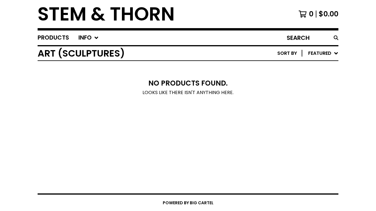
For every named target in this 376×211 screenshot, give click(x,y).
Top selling (286, 87)
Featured (283, 68)
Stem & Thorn (106, 14)
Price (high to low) (297, 143)
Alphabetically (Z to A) (302, 106)
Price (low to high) (297, 134)
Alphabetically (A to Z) (302, 96)
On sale (281, 77)
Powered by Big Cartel (188, 203)
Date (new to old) (295, 115)
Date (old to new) (295, 124)
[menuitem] (53, 37)
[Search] (336, 37)
